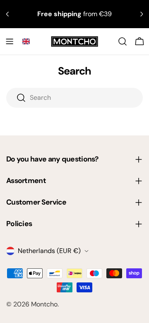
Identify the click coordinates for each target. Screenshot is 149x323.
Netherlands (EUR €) (49, 250)
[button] (26, 41)
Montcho (44, 304)
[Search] (122, 41)
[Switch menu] (9, 41)
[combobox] (74, 98)
